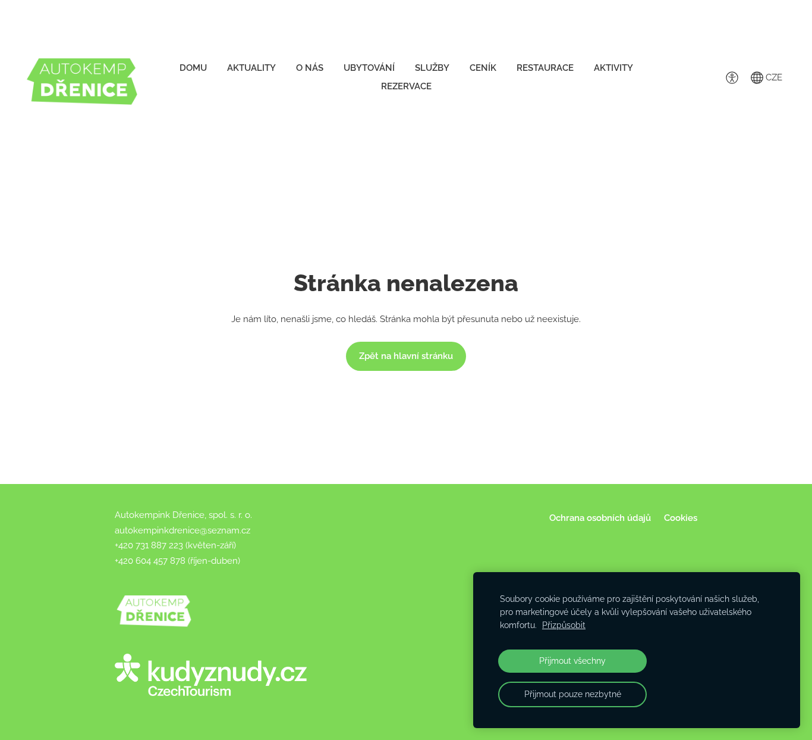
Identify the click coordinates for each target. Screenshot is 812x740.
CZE (772, 77)
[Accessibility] (731, 77)
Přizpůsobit (564, 625)
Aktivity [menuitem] (613, 68)
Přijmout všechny (572, 661)
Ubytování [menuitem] (369, 68)
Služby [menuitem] (432, 68)
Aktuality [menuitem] (251, 68)
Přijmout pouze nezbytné (572, 694)
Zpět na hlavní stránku (406, 356)
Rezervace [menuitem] (406, 86)
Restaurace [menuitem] (545, 68)
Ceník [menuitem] (483, 68)
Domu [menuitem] (193, 68)
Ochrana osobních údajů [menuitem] (600, 518)
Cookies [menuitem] (680, 518)
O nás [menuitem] (309, 68)
